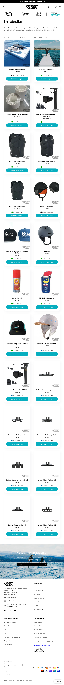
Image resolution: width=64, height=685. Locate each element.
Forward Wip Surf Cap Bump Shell (46, 343)
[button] (3, 7)
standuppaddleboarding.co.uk (42, 645)
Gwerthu (36, 605)
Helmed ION (47, 251)
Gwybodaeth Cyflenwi (10, 622)
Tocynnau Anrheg (38, 609)
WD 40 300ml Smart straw (46, 298)
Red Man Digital (28, 680)
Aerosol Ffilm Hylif (17, 298)
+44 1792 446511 (11, 597)
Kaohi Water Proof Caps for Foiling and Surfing (17, 252)
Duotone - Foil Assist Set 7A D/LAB (17, 390)
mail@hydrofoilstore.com (13, 601)
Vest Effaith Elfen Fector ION (17, 161)
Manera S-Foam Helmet (46, 206)
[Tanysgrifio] (45, 564)
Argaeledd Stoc (38, 602)
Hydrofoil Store (11, 680)
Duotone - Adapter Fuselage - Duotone (46, 390)
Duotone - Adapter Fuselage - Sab (47, 525)
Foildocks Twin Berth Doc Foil (17, 69)
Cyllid (5, 629)
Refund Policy (37, 594)
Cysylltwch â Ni (8, 644)
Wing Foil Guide (38, 626)
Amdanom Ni (37, 587)
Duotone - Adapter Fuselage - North (46, 435)
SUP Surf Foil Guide (39, 629)
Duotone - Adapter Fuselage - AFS (47, 480)
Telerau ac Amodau (39, 590)
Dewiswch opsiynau (17, 79)
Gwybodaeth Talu (9, 626)
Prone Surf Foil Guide (39, 633)
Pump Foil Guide (38, 622)
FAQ (5, 633)
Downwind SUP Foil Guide (41, 637)
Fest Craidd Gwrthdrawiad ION (46, 161)
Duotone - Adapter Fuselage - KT (17, 525)
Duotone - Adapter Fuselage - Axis (17, 435)
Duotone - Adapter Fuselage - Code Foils (17, 480)
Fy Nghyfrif (7, 641)
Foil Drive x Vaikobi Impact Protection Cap (17, 344)
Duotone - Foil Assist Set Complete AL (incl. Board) (46, 115)
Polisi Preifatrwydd (39, 598)
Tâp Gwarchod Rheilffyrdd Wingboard (17, 114)
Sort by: (41, 37)
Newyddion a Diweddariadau (12, 637)
